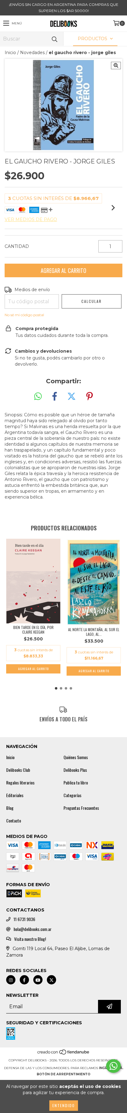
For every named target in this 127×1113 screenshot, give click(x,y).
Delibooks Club (18, 770)
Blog (10, 808)
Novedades (32, 52)
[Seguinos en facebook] (24, 979)
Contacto (13, 821)
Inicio (10, 52)
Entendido (63, 1105)
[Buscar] (54, 39)
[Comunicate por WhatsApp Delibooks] (113, 1066)
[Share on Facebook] (54, 396)
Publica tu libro (75, 783)
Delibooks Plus (75, 770)
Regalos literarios (20, 783)
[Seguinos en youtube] (38, 979)
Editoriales (14, 795)
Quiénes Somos (75, 757)
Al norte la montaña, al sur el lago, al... (93, 631)
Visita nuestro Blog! (30, 939)
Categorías (72, 795)
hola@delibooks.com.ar (32, 929)
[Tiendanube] (64, 1054)
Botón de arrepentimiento (63, 1074)
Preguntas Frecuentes (81, 808)
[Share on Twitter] (71, 396)
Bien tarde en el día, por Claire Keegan (33, 629)
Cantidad (17, 246)
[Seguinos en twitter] (51, 979)
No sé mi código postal (24, 314)
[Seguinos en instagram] (10, 979)
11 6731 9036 (24, 919)
